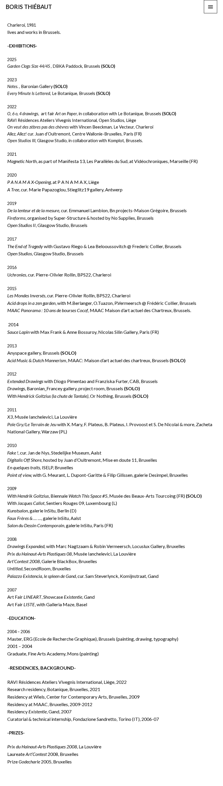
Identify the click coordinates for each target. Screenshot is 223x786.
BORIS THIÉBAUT (29, 6)
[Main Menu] (210, 6)
